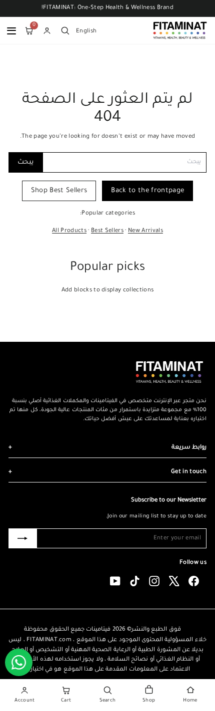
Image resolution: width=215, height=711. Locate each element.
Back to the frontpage (147, 191)
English (86, 30)
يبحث (26, 162)
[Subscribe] (22, 538)
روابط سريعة (107, 448)
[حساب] (47, 30)
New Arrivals (145, 231)
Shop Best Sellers (59, 191)
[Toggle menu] (11, 30)
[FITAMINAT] (180, 30)
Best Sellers (107, 231)
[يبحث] (65, 30)
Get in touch (107, 472)
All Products (69, 231)
